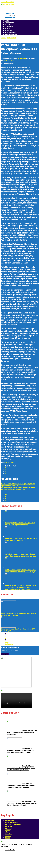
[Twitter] (5, 470)
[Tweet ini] (6, 495)
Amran (7, 838)
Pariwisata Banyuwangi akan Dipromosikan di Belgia (18, 485)
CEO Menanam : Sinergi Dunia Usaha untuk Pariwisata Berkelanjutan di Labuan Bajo (20, 571)
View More (5, 654)
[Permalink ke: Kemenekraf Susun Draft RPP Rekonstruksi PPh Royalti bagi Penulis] (12, 536)
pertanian (8, 826)
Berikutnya (9, 644)
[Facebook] (5, 468)
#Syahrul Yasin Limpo (13, 824)
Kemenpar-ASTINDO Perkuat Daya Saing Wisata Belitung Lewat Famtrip (20, 524)
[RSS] (5, 474)
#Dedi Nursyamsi (11, 822)
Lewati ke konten (7, 2)
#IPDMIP (8, 830)
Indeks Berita (10, 850)
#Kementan (9, 820)
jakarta (7, 832)
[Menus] (1, 6)
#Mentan (8, 834)
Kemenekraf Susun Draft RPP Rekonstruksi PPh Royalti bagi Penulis (21, 539)
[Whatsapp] (5, 501)
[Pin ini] (5, 497)
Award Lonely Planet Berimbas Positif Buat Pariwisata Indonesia (18, 489)
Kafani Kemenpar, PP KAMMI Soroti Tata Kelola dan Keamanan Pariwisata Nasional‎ (20, 555)
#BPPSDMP (9, 828)
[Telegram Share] (5, 499)
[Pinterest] (5, 472)
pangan (8, 836)
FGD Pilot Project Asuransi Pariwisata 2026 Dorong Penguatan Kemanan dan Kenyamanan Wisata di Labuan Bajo (20, 587)
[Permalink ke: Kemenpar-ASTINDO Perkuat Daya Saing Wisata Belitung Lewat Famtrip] (12, 521)
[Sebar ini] (5, 493)
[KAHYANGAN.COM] (8, 4)
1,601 (7, 642)
